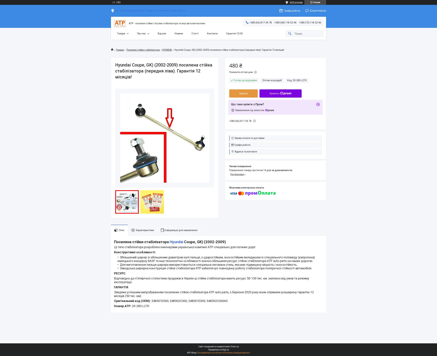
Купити (243, 93)
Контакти (212, 33)
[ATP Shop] (120, 23)
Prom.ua (235, 346)
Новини (179, 33)
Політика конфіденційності (237, 353)
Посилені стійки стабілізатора (143, 50)
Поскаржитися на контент (209, 353)
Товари (121, 33)
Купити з (274, 93)
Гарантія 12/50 (234, 33)
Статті (195, 33)
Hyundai (176, 242)
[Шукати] (289, 33)
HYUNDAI (167, 50)
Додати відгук (318, 10)
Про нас (141, 33)
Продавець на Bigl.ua (218, 349)
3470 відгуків (296, 2)
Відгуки (162, 33)
